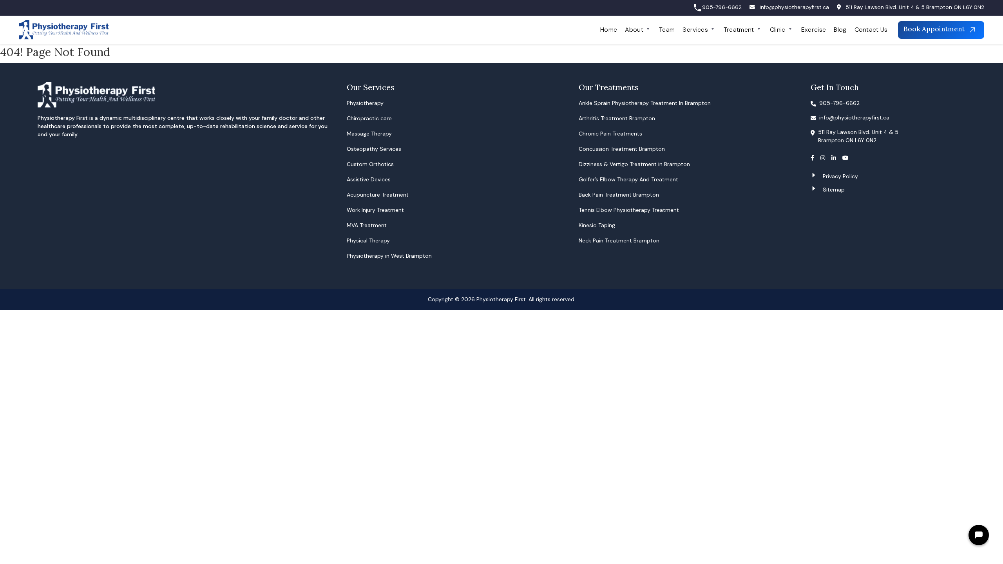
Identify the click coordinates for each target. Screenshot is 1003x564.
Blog (840, 29)
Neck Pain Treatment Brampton (619, 240)
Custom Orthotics (370, 164)
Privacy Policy (840, 176)
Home (608, 29)
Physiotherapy (365, 103)
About (634, 29)
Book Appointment (934, 29)
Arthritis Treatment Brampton (617, 118)
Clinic (778, 29)
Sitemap (834, 189)
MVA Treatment (367, 225)
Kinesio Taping (597, 225)
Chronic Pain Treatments (610, 133)
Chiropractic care (369, 118)
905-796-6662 (722, 7)
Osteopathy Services (374, 148)
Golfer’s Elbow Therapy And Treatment (628, 179)
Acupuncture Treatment (378, 194)
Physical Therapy (368, 240)
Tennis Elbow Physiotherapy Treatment (629, 209)
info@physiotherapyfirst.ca (794, 7)
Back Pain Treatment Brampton (619, 194)
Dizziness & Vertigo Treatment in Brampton (634, 164)
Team (667, 29)
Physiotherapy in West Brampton (389, 255)
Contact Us (871, 29)
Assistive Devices (369, 179)
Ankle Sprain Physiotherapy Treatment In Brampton (645, 103)
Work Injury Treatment (375, 209)
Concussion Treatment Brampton (622, 148)
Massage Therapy (369, 133)
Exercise (813, 29)
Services (695, 29)
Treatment (739, 29)
